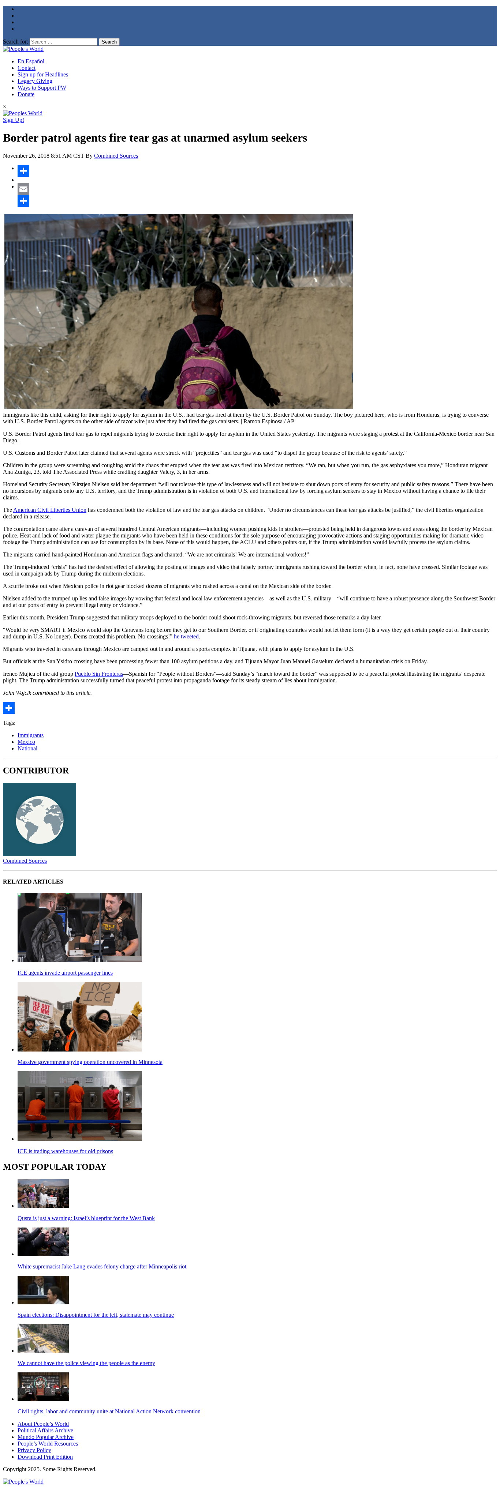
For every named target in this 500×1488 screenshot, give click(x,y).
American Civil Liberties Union (49, 510)
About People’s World (43, 1424)
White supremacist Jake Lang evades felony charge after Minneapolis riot (102, 1266)
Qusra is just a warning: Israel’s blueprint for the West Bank (86, 1218)
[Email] (257, 189)
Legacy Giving (35, 81)
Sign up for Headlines (43, 74)
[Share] (257, 171)
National (27, 748)
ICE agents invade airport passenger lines (65, 973)
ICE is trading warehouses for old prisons (65, 1151)
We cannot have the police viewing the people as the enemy (86, 1363)
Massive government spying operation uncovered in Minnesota (90, 1062)
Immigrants (31, 735)
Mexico (26, 742)
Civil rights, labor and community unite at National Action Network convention (109, 1411)
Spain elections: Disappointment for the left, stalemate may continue (96, 1315)
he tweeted (186, 636)
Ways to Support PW (42, 88)
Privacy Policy (34, 1450)
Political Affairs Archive (45, 1430)
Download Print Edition (45, 1457)
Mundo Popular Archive (46, 1437)
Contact (27, 68)
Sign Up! (13, 120)
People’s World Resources (48, 1443)
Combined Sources (116, 156)
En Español (31, 61)
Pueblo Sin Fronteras (99, 674)
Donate (26, 94)
